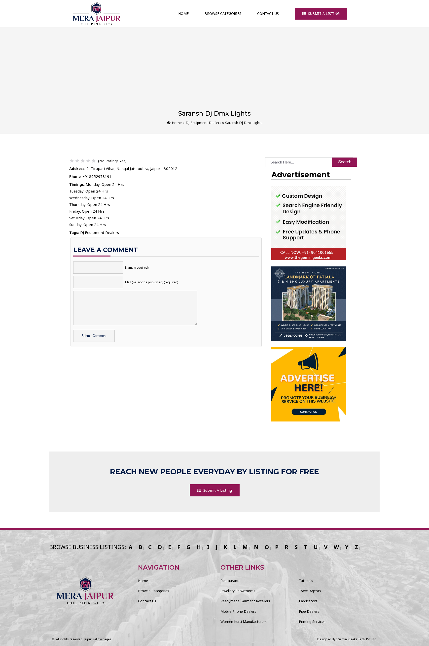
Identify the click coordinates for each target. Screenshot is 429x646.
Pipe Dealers (309, 611)
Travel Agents (310, 590)
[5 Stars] (93, 160)
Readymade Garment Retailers (245, 601)
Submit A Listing (323, 13)
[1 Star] (71, 160)
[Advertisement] (214, 72)
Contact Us (268, 13)
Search (344, 162)
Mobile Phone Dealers (238, 611)
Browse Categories (223, 13)
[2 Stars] (77, 160)
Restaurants (230, 580)
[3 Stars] (82, 160)
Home (183, 13)
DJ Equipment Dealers (203, 122)
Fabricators (308, 601)
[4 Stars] (88, 160)
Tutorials (306, 580)
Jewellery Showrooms (237, 590)
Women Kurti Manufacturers (243, 621)
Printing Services (312, 621)
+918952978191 (96, 176)
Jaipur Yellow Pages (97, 639)
